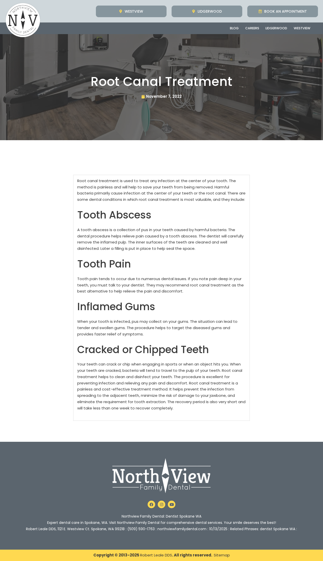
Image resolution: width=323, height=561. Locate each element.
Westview (302, 28)
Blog (234, 28)
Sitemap (222, 555)
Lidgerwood (276, 28)
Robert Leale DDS (156, 555)
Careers (252, 28)
